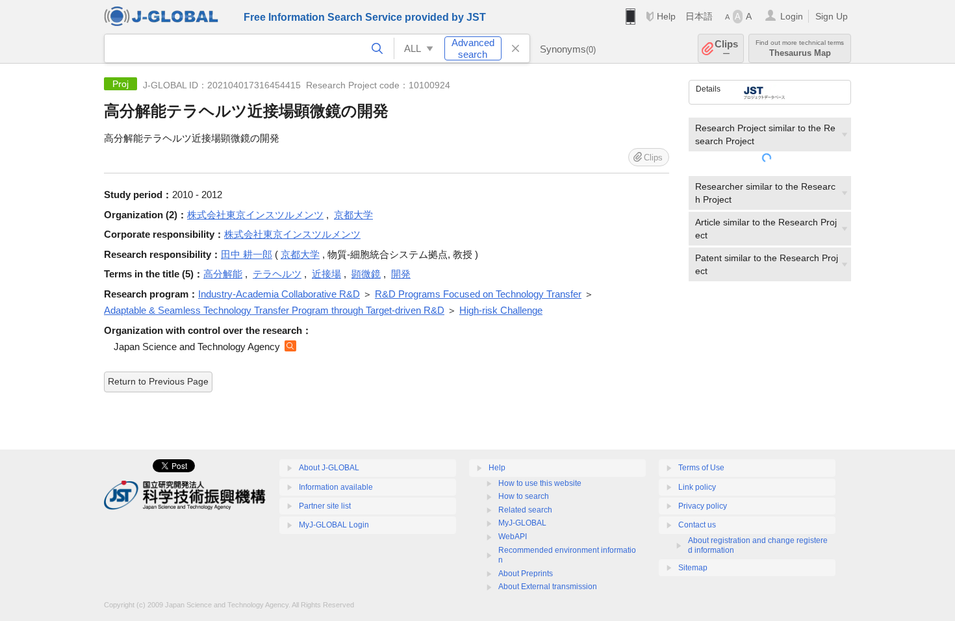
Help (666, 16)
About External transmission (547, 586)
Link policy (697, 487)
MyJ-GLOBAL (522, 522)
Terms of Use (701, 467)
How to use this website (539, 483)
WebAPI (512, 536)
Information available (336, 487)
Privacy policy (702, 506)
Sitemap (692, 567)
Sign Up (831, 16)
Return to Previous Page (158, 381)
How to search (523, 496)
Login (791, 16)
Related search (525, 509)
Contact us (697, 524)
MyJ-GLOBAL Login (334, 524)
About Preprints (525, 573)
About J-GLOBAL (329, 467)
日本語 (699, 16)
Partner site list (325, 506)
